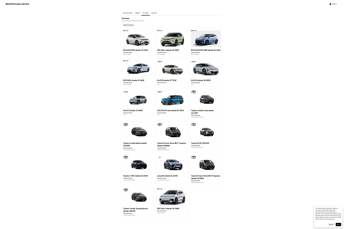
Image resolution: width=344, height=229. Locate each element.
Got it (338, 224)
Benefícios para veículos (17, 4)
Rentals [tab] (137, 13)
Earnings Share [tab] (127, 13)
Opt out (331, 224)
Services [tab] (154, 13)
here (333, 219)
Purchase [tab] (146, 13)
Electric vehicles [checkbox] (128, 25)
